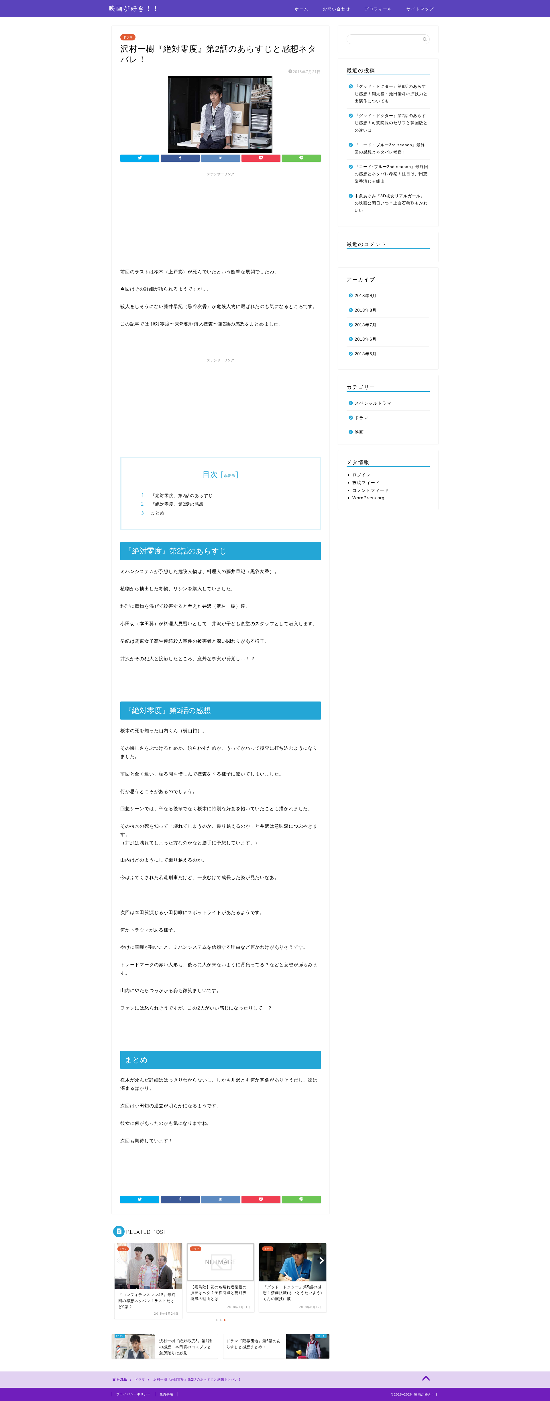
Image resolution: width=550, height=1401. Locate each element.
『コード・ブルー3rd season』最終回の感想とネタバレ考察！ (390, 149)
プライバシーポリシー (133, 1394)
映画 (359, 432)
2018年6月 (366, 339)
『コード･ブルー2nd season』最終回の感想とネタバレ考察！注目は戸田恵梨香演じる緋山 (391, 174)
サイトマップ (420, 8)
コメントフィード (370, 490)
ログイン (361, 474)
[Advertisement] (220, 219)
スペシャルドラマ (373, 403)
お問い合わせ (336, 8)
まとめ (157, 513)
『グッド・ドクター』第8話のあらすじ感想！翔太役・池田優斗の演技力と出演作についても (391, 93)
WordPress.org (368, 497)
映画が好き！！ (134, 8)
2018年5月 (366, 353)
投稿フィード (366, 482)
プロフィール (378, 8)
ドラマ (128, 37)
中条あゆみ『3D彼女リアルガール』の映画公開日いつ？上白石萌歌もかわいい (391, 203)
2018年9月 (366, 295)
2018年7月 (366, 324)
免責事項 (166, 1394)
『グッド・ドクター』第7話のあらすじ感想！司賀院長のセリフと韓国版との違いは (391, 123)
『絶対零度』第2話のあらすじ (182, 495)
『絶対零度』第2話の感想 (177, 504)
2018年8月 (366, 310)
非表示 (229, 476)
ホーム (302, 8)
